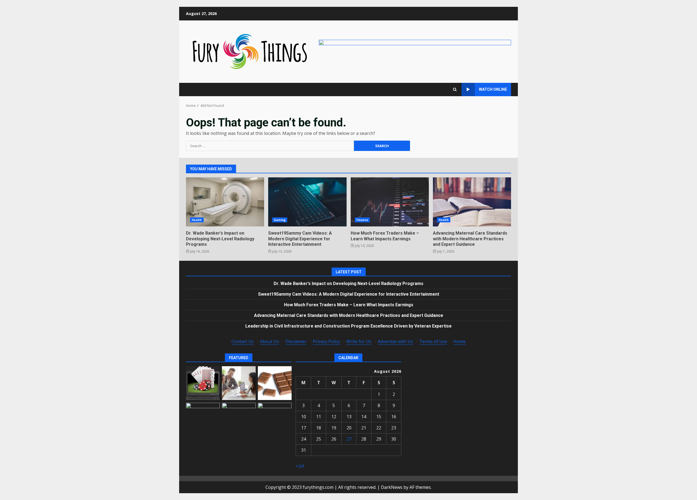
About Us (269, 341)
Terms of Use (433, 341)
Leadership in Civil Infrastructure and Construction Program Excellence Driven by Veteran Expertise (348, 326)
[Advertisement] (415, 51)
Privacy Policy (326, 341)
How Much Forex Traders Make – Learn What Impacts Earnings (390, 201)
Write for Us (358, 341)
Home (459, 341)
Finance (362, 220)
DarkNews (391, 487)
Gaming (280, 220)
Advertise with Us (395, 341)
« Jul (300, 466)
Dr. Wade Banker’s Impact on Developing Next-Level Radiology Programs (225, 201)
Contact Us (242, 341)
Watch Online (493, 89)
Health (197, 220)
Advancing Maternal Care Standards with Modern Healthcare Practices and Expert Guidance (472, 201)
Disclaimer (296, 341)
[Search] (455, 89)
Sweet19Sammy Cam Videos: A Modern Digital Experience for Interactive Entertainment (307, 201)
